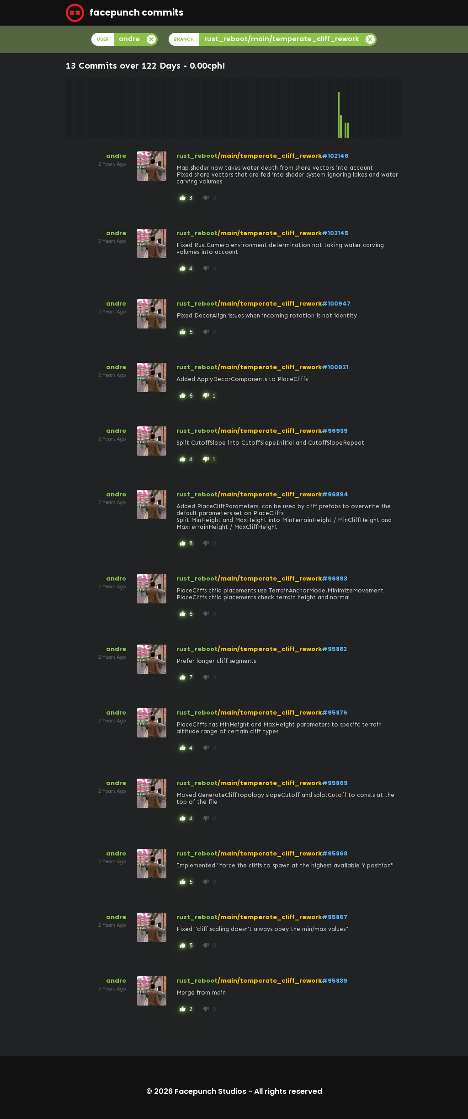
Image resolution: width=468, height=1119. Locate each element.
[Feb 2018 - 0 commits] (175, 108)
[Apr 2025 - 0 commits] (366, 108)
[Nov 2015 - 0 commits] (115, 108)
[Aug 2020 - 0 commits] (241, 108)
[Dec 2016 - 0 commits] (144, 108)
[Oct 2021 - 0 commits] (272, 108)
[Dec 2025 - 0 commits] (383, 108)
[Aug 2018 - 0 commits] (188, 108)
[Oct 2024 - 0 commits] (352, 108)
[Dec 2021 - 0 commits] (277, 108)
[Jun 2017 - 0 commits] (157, 108)
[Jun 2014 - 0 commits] (78, 108)
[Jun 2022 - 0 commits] (290, 108)
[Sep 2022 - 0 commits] (297, 108)
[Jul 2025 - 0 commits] (372, 108)
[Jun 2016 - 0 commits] (131, 108)
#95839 (334, 980)
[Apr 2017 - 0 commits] (153, 108)
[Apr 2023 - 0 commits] (312, 108)
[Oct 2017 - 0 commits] (166, 108)
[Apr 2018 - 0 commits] (180, 108)
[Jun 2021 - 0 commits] (264, 108)
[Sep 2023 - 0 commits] (323, 108)
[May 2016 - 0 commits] (128, 108)
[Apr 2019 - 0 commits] (206, 108)
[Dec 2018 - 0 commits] (197, 108)
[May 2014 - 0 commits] (75, 108)
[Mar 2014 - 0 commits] (71, 108)
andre (116, 155)
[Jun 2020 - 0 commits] (237, 108)
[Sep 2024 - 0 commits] (350, 108)
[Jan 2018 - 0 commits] (173, 108)
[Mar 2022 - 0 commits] (283, 108)
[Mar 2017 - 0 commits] (151, 108)
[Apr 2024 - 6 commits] (339, 108)
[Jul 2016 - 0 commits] (133, 108)
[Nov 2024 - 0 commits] (354, 108)
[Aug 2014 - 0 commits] (82, 108)
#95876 (334, 712)
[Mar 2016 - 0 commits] (124, 108)
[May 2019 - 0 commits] (208, 108)
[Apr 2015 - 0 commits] (100, 108)
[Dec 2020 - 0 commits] (250, 108)
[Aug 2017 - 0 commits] (162, 108)
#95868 (334, 853)
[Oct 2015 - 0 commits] (113, 108)
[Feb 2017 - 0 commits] (148, 108)
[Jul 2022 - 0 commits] (292, 108)
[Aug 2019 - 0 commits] (215, 108)
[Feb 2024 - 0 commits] (334, 108)
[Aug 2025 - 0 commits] (374, 108)
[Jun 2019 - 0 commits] (211, 108)
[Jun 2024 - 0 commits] (343, 108)
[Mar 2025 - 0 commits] (363, 108)
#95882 (334, 649)
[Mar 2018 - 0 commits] (177, 108)
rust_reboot (197, 155)
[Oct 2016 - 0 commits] (140, 108)
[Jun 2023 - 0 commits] (317, 108)
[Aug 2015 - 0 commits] (109, 108)
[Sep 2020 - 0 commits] (244, 108)
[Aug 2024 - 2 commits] (348, 108)
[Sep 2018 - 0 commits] (190, 108)
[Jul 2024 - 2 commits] (345, 108)
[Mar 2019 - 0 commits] (204, 108)
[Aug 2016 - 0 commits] (135, 108)
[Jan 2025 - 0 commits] (359, 108)
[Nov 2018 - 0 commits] (195, 108)
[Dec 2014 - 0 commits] (91, 108)
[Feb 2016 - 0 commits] (122, 108)
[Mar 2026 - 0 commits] (390, 108)
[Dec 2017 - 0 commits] (170, 108)
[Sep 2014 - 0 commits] (84, 108)
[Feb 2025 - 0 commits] (361, 108)
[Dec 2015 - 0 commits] (117, 108)
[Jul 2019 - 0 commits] (212, 108)
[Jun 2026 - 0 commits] (396, 108)
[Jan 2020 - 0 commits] (226, 108)
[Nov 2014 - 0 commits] (89, 108)
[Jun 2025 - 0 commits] (370, 108)
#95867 (334, 917)
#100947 (336, 303)
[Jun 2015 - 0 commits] (104, 108)
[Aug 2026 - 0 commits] (401, 108)
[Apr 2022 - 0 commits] (286, 108)
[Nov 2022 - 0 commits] (301, 108)
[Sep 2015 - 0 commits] (111, 108)
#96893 (334, 578)
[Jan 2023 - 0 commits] (306, 108)
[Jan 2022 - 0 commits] (279, 108)
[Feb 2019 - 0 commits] (201, 108)
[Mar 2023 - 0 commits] (310, 108)
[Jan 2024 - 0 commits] (332, 108)
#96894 (335, 494)
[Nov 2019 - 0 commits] (222, 108)
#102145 (335, 233)
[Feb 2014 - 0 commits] (69, 108)
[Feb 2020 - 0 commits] (228, 108)
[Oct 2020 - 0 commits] (246, 108)
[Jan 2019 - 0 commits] (199, 108)
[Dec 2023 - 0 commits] (330, 108)
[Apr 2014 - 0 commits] (73, 108)
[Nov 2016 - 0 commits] (142, 108)
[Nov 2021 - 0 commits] (275, 108)
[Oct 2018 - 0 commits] (193, 108)
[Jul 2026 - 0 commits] (398, 108)
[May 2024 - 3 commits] (341, 108)
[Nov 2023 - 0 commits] (328, 108)
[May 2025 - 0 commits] (368, 108)
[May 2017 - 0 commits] (155, 108)
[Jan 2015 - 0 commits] (93, 108)
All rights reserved (288, 1091)
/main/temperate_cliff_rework (270, 155)
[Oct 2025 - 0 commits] (379, 108)
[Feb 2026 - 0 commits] (387, 108)
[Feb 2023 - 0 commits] (308, 108)
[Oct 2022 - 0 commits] (299, 108)
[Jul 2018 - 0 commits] (186, 108)
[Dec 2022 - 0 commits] (303, 108)
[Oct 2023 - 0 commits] (325, 108)
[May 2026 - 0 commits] (394, 108)
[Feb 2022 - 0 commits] (281, 108)
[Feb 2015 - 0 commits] (95, 108)
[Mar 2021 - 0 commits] (257, 108)
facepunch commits (136, 12)
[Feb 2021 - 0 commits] (254, 108)
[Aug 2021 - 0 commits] (268, 108)
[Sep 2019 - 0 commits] (217, 108)
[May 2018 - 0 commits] (182, 108)
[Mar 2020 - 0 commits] (230, 108)
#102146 (335, 155)
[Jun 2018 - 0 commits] (184, 108)
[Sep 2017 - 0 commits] (164, 108)
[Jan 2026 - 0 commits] (385, 108)
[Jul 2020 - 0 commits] (239, 108)
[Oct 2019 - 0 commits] (219, 108)
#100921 (335, 367)
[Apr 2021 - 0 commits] (259, 108)
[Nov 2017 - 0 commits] (169, 108)
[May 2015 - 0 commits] (102, 108)
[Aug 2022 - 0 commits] (295, 108)
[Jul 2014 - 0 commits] (80, 108)
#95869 (335, 783)
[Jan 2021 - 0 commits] (253, 108)
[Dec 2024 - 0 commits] (356, 108)
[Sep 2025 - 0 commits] (377, 108)
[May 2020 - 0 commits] (235, 108)
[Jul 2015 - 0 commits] (106, 108)
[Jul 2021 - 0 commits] (266, 108)
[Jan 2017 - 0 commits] (146, 108)
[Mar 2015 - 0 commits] (98, 108)
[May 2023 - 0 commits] (314, 108)
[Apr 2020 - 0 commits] (233, 108)
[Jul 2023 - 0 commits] (319, 108)
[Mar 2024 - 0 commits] (337, 108)
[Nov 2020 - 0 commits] (248, 108)
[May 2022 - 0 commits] (288, 108)
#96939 (335, 430)
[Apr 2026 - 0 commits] (392, 108)
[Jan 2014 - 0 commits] (67, 108)
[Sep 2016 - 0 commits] (137, 108)
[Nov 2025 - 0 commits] (381, 108)
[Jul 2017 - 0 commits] (159, 108)
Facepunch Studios (210, 1091)
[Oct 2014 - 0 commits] (87, 108)
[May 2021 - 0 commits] (261, 108)
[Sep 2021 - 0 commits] (270, 108)
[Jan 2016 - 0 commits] (120, 108)
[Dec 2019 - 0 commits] (224, 108)
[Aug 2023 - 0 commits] (321, 108)
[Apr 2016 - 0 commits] (127, 108)
